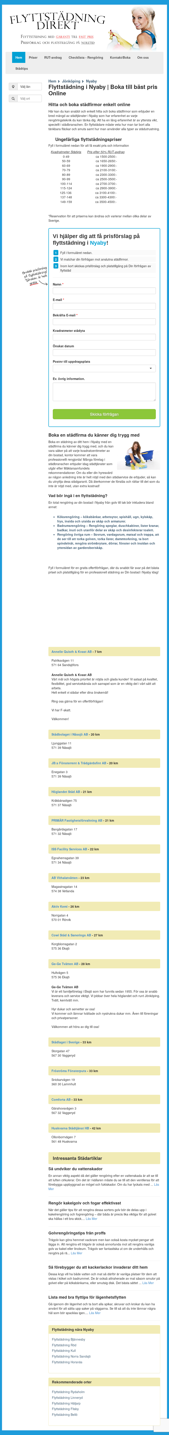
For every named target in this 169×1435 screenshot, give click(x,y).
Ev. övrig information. (69, 378)
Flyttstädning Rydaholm (68, 1392)
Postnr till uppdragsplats (71, 361)
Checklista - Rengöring (86, 57)
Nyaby (91, 81)
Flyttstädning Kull (64, 1350)
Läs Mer (91, 1218)
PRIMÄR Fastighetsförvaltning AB (76, 820)
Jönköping (71, 81)
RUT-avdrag (53, 57)
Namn (58, 284)
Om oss (143, 57)
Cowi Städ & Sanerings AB (71, 935)
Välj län (25, 86)
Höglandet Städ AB (65, 791)
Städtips (21, 68)
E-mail (58, 299)
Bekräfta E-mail (65, 315)
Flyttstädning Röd (64, 1345)
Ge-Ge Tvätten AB (64, 964)
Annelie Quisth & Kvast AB (71, 651)
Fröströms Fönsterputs (68, 1071)
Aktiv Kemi (59, 906)
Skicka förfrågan (104, 414)
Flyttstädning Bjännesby (68, 1339)
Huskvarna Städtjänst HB (70, 1128)
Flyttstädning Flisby (65, 1409)
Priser (33, 57)
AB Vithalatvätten (64, 877)
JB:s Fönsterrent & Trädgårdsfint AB (78, 763)
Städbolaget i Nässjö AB (69, 734)
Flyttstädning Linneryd (67, 1397)
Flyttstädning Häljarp (66, 1403)
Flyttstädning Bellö (64, 1414)
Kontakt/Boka (120, 57)
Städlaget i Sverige (65, 1042)
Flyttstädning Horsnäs (67, 1362)
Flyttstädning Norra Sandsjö (71, 1356)
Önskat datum (63, 346)
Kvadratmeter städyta (69, 330)
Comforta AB (61, 1099)
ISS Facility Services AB (69, 849)
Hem (18, 57)
